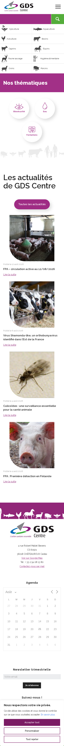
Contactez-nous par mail (32, 566)
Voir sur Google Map (32, 558)
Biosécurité (19, 111)
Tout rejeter (32, 739)
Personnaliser (32, 731)
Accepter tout (32, 722)
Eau (45, 111)
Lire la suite (9, 274)
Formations (31, 135)
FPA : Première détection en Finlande (27, 476)
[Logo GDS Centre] (26, 6)
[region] (32, 723)
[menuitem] (56, 6)
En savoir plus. (48, 714)
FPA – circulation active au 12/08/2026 (29, 269)
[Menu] (56, 6)
